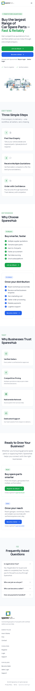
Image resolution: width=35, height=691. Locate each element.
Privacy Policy (8, 685)
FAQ (3, 637)
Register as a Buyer (13, 489)
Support (4, 657)
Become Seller (6, 666)
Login (3, 653)
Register (4, 650)
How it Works (6, 633)
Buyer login (22, 59)
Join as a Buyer (16, 49)
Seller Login (5, 669)
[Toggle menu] (31, 3)
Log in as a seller (19, 526)
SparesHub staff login (24, 685)
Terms (15, 685)
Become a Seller (16, 54)
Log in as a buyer (20, 493)
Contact (4, 640)
